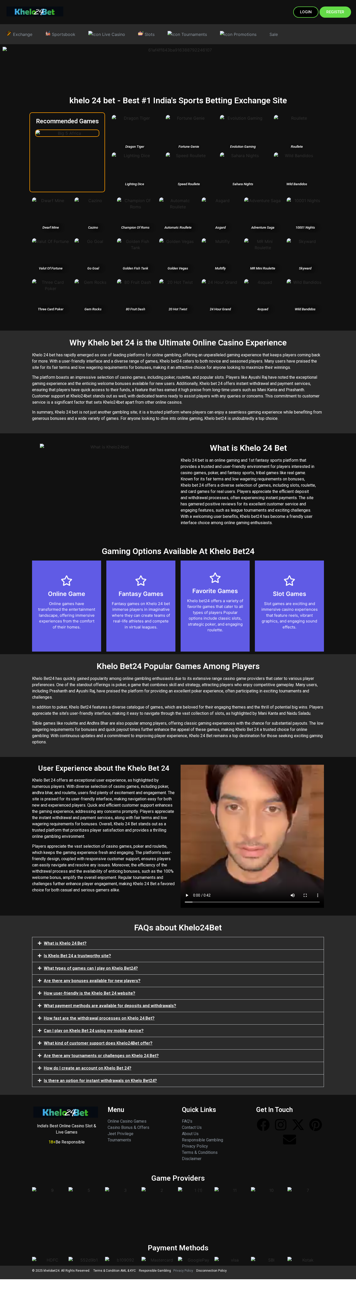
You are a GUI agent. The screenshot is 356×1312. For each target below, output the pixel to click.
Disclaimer (191, 1158)
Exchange (22, 34)
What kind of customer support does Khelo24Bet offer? (98, 1043)
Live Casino (113, 34)
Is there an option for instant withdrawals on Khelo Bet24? (100, 1080)
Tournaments (193, 34)
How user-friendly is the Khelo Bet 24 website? (89, 993)
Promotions (244, 34)
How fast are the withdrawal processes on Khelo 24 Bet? (99, 1018)
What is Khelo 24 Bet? (65, 943)
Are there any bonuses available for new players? (92, 980)
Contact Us (192, 1127)
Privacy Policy (195, 1146)
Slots (149, 34)
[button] (178, 943)
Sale (273, 34)
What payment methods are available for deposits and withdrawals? (110, 1005)
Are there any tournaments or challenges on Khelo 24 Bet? (101, 1055)
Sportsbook (63, 34)
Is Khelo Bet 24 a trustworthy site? (77, 955)
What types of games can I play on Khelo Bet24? (91, 968)
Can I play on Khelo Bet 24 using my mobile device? (94, 1030)
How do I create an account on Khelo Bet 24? (87, 1068)
